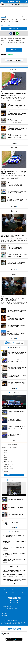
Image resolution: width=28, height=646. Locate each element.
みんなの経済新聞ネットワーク (14, 629)
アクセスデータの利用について (7, 610)
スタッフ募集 (4, 615)
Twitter (14, 601)
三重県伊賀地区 (8, 466)
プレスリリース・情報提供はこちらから (9, 608)
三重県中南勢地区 (8, 464)
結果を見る (19, 475)
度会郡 (5, 459)
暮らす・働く (20, 4)
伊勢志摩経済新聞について (7, 606)
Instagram (17, 601)
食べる (7, 4)
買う (16, 4)
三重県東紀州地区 (8, 468)
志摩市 (5, 455)
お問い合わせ (4, 611)
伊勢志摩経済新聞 (13, 2)
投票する (9, 475)
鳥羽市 (5, 452)
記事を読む (14, 50)
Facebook (10, 601)
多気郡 (5, 457)
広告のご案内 (4, 613)
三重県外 (6, 471)
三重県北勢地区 (8, 461)
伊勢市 (5, 450)
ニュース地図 (3, 16)
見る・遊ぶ (12, 4)
